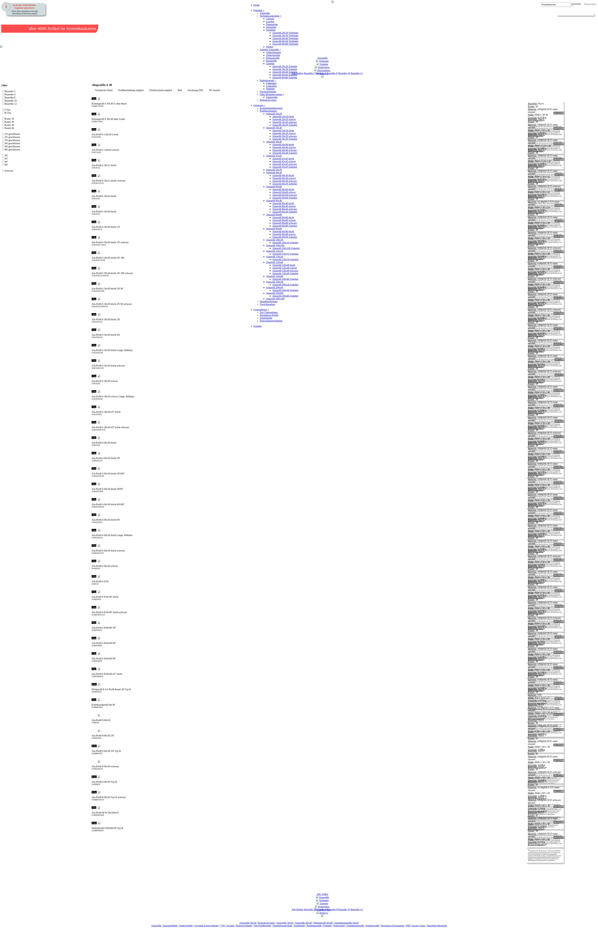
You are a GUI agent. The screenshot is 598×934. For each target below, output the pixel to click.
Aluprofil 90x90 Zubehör (284, 237)
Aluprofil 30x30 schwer (284, 133)
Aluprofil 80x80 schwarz (284, 223)
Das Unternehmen (269, 312)
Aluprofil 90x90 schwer (284, 234)
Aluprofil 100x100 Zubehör (286, 248)
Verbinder (271, 30)
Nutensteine (272, 24)
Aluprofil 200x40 (274, 287)
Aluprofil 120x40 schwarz (285, 270)
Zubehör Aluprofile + (270, 49)
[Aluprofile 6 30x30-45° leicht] (326, 407)
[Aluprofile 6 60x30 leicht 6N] (326, 514)
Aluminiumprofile (355, 925)
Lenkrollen (271, 86)
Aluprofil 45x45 (274, 155)
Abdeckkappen (273, 52)
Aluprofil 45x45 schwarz (284, 164)
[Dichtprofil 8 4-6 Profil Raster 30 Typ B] (326, 684)
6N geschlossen (12, 146)
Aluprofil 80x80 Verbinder (285, 44)
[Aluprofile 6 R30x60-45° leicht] (326, 669)
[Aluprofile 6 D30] (326, 576)
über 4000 (37, 28)
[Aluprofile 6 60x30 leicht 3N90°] (326, 484)
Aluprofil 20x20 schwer (284, 119)
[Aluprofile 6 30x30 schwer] (326, 376)
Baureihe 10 (344, 73)
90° (6, 164)
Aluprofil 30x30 (274, 127)
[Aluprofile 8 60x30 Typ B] (326, 777)
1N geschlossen (12, 134)
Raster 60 (9, 128)
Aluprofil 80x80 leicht (283, 217)
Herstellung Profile (269, 315)
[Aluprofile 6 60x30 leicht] (326, 437)
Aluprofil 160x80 (274, 276)
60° (6, 161)
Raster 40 (9, 125)
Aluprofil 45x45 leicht (283, 158)
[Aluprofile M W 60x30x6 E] (326, 807)
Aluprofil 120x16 (274, 251)
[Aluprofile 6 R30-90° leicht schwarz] (326, 607)
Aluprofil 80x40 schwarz (284, 209)
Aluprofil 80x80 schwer (284, 220)
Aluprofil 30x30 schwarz (284, 136)
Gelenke (270, 18)
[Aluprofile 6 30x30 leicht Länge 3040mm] (326, 345)
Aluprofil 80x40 (274, 200)
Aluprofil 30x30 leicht (283, 130)
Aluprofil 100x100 (275, 245)
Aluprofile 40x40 (303, 923)
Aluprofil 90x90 (274, 228)
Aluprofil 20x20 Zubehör (284, 66)
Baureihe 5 (10, 91)
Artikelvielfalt (185, 925)
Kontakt (257, 326)
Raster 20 (9, 118)
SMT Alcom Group (415, 925)
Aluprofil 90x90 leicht (283, 231)
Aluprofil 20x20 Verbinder (285, 32)
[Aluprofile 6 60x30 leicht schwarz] (326, 545)
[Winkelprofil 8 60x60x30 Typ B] (326, 823)
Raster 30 (9, 122)
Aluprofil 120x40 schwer (284, 268)
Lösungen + (259, 105)
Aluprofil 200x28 (274, 282)
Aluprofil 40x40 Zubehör (284, 72)
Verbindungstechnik (282, 925)
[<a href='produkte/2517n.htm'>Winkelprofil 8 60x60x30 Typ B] (96, 837)
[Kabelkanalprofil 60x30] (326, 699)
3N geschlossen (12, 140)
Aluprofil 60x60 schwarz (284, 195)
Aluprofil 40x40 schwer (284, 147)
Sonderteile (299, 925)
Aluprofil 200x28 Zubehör (285, 284)
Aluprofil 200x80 (274, 293)
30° (6, 155)
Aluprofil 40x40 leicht (283, 144)
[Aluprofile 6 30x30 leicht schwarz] (326, 360)
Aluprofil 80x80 (274, 214)
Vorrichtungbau (267, 304)
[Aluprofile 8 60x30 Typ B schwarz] (326, 792)
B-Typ (8, 112)
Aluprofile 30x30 (247, 923)
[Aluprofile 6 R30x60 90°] (326, 653)
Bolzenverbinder (244, 925)
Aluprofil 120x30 (274, 256)
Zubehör (270, 63)
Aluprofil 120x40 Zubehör (285, 273)
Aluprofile (265, 13)
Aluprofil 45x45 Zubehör (284, 167)
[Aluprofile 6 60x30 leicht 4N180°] (326, 499)
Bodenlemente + (268, 80)
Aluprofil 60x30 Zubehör (284, 183)
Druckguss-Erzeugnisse (392, 925)
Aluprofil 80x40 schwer (284, 206)
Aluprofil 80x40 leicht (283, 203)
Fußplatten (271, 83)
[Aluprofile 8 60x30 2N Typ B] (326, 746)
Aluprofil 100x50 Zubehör (285, 242)
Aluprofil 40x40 (274, 141)
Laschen (270, 21)
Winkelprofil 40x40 (323, 923)
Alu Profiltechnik (262, 925)
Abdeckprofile (273, 55)
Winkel (269, 46)
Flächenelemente (268, 91)
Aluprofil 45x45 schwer (284, 161)
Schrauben (271, 27)
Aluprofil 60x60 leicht (283, 189)
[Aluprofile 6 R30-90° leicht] (326, 592)
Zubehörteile (266, 318)
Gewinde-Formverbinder (206, 925)
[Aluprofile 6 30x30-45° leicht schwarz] (326, 422)
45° (6, 158)
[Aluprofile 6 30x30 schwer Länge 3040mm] (326, 391)
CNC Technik (227, 925)
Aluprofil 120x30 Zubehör (285, 259)
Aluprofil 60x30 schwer (284, 178)
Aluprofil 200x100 (275, 298)
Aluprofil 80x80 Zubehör (284, 77)
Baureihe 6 (10, 94)
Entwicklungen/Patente (271, 320)
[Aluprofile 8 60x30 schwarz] (326, 761)
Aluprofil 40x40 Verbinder (285, 38)
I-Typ (7, 109)
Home (257, 5)
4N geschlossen (12, 143)
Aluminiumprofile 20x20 (346, 923)
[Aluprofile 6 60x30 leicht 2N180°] (326, 468)
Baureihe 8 (332, 73)
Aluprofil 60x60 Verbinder (285, 41)
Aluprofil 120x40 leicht (283, 265)
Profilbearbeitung (268, 111)
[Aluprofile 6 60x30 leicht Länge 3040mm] (326, 530)
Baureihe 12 (357, 73)
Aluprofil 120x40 (274, 262)
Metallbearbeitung (269, 301)
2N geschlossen (12, 137)
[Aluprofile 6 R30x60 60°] (326, 638)
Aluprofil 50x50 (274, 169)
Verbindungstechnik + (270, 16)
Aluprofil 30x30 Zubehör (284, 69)
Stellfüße (270, 88)
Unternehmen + (261, 309)
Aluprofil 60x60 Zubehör (284, 74)
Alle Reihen (297, 909)
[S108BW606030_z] (100, 837)
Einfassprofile (273, 58)
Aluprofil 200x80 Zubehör (285, 296)
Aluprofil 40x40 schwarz (284, 150)
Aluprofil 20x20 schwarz (284, 122)
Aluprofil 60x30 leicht (283, 175)
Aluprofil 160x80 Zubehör (285, 279)
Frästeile (327, 925)
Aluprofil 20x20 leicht (283, 116)
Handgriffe (271, 60)
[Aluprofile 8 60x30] (326, 715)
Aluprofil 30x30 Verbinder (285, 35)
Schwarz (9, 170)
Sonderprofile (372, 925)
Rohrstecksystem (268, 100)
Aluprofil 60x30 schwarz (284, 181)
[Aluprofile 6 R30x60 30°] (326, 622)
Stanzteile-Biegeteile (437, 925)
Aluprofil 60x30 (274, 172)
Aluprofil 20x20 (274, 113)
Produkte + (259, 10)
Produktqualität (314, 925)
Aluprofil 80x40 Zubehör (284, 211)
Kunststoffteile (170, 925)
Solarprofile (272, 97)
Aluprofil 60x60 (274, 186)
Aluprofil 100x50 (274, 240)
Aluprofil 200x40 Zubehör (285, 290)
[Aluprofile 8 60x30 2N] (326, 730)
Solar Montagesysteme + (272, 94)
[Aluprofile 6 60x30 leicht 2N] (326, 453)
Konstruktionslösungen (271, 108)
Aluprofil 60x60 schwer (284, 192)
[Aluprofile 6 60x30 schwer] (326, 561)
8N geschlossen (12, 149)
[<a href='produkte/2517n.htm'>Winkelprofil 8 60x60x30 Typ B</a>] (93, 837)
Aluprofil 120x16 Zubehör (285, 254)
